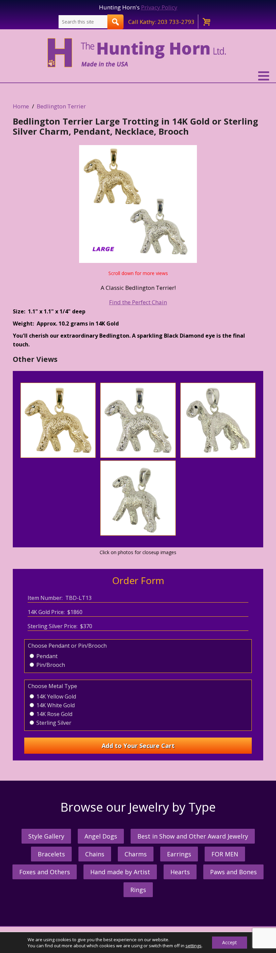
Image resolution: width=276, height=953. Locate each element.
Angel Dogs (100, 836)
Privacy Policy (159, 7)
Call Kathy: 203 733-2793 (161, 22)
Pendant (46, 656)
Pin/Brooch (50, 665)
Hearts (180, 872)
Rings (138, 890)
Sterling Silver (53, 722)
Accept (229, 942)
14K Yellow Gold (55, 696)
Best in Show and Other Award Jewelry (192, 836)
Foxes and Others (44, 872)
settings (193, 946)
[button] (138, 76)
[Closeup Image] (58, 456)
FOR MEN (224, 854)
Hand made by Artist (120, 872)
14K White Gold (55, 705)
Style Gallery (46, 836)
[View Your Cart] (206, 21)
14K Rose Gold (53, 714)
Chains (94, 854)
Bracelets (51, 854)
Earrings (179, 854)
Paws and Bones (233, 872)
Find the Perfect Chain (138, 302)
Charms (136, 854)
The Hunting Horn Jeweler (138, 53)
